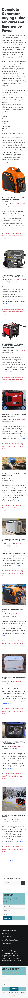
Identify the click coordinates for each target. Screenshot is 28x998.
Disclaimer (5, 934)
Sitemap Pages (16, 994)
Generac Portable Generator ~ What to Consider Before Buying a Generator (14, 199)
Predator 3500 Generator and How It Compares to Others (14, 415)
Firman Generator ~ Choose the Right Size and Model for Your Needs (14, 276)
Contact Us (7, 943)
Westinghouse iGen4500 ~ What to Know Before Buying (14, 742)
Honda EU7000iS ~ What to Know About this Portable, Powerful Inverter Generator (13, 345)
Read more (7, 304)
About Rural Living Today (10, 940)
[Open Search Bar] (25, 2)
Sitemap (8, 994)
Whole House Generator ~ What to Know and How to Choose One (13, 540)
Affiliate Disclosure (8, 937)
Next (12, 861)
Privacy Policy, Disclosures (13, 992)
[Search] (23, 883)
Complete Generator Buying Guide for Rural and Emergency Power (12, 235)
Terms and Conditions (9, 930)
